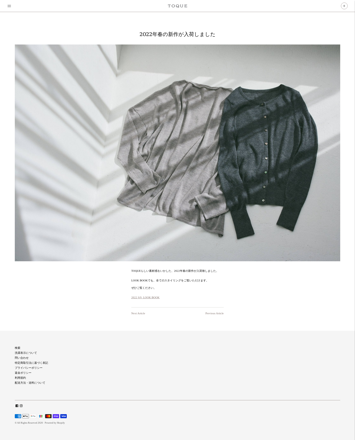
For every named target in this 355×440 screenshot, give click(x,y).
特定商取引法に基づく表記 (31, 362)
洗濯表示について (26, 352)
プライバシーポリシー (29, 367)
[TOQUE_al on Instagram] (21, 406)
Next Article (138, 313)
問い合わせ (22, 357)
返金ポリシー (23, 372)
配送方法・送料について (30, 382)
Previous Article (214, 313)
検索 (17, 347)
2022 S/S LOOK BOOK (145, 297)
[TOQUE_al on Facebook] (17, 406)
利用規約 (20, 377)
